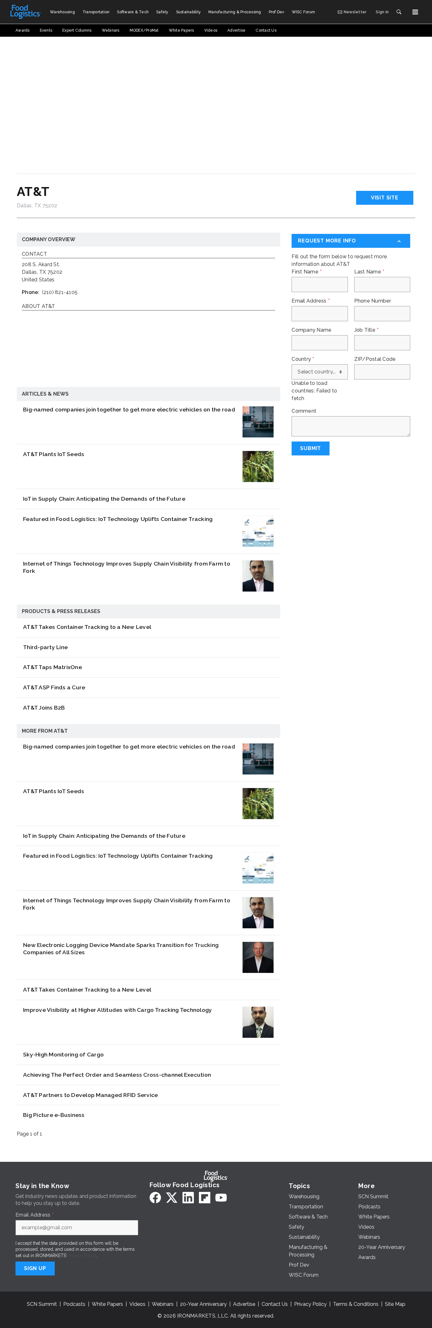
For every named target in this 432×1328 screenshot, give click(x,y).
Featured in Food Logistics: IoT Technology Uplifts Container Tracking (118, 519)
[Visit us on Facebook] (155, 1197)
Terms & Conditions (356, 1304)
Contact (34, 254)
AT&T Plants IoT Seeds (53, 454)
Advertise (244, 1304)
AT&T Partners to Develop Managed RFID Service (90, 1095)
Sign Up (35, 1268)
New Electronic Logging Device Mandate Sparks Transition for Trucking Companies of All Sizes (121, 948)
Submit (310, 448)
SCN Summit (42, 1304)
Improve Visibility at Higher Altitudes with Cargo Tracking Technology (117, 1009)
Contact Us (275, 1304)
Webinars (163, 1304)
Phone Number (372, 301)
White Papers (107, 1304)
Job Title (366, 330)
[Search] (398, 12)
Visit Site (384, 198)
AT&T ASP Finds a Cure (54, 687)
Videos (137, 1304)
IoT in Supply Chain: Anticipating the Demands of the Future (104, 498)
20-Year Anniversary (203, 1304)
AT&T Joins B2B (44, 707)
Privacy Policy (82, 1255)
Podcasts (74, 1304)
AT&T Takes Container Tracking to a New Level (87, 626)
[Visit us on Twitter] (171, 1197)
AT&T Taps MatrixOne (52, 667)
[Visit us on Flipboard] (204, 1197)
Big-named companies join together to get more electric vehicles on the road (129, 409)
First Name (307, 271)
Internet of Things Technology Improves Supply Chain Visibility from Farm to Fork (126, 567)
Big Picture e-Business (54, 1115)
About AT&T (38, 306)
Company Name (311, 330)
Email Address (311, 301)
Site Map (395, 1304)
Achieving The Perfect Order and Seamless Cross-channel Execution (117, 1074)
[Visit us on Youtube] (221, 1197)
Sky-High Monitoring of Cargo (63, 1054)
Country (303, 359)
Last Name (369, 271)
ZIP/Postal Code (375, 359)
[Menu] (415, 12)
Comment (304, 411)
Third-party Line (45, 647)
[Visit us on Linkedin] (188, 1197)
